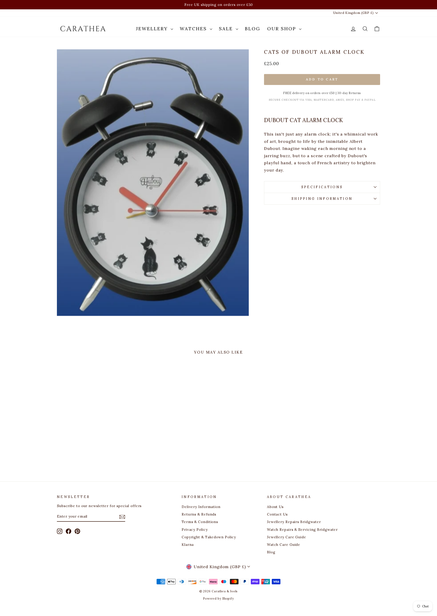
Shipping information (322, 199)
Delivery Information (201, 507)
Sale (227, 28)
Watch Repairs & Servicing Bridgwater (302, 529)
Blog (252, 28)
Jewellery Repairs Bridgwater (294, 522)
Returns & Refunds (199, 514)
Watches (194, 28)
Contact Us (277, 514)
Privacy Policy (195, 529)
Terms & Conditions (200, 522)
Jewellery (153, 28)
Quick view (95, 437)
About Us (275, 507)
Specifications (322, 187)
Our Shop (282, 28)
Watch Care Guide (283, 544)
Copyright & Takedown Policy (209, 537)
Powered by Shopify (218, 598)
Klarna (188, 544)
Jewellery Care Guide (286, 537)
